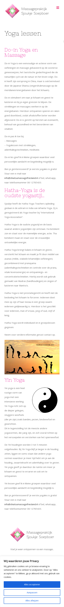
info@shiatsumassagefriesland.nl (21, 177)
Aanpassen (32, 592)
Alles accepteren (32, 584)
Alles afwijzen (32, 600)
